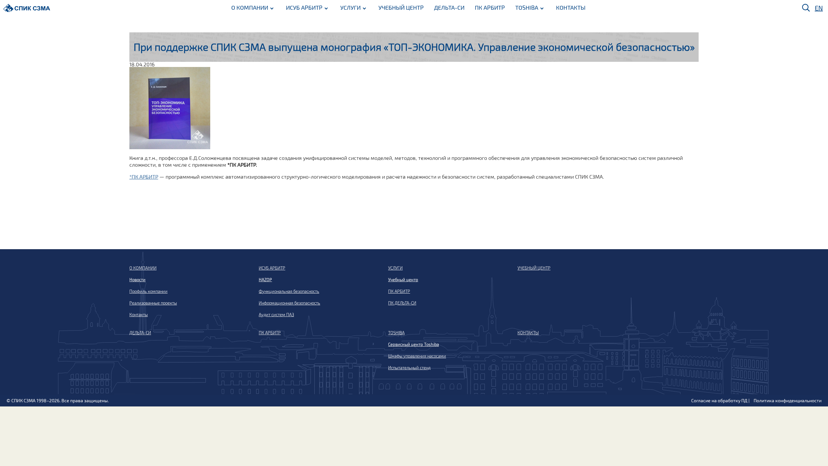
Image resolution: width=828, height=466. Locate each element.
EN (819, 7)
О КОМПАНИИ (249, 7)
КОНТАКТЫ (570, 7)
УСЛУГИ (350, 7)
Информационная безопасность (289, 302)
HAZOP (265, 279)
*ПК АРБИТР (143, 176)
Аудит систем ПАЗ (276, 314)
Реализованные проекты (153, 302)
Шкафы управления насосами (417, 356)
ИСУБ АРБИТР (304, 7)
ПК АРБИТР (490, 7)
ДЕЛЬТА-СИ (449, 7)
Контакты (138, 314)
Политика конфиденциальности (788, 400)
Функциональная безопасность (289, 291)
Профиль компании (148, 291)
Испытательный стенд (409, 367)
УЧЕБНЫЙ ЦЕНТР (401, 7)
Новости (137, 279)
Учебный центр (403, 279)
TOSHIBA (526, 7)
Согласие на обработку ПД (719, 400)
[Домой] (26, 8)
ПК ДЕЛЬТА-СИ (402, 302)
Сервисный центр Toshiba (413, 344)
